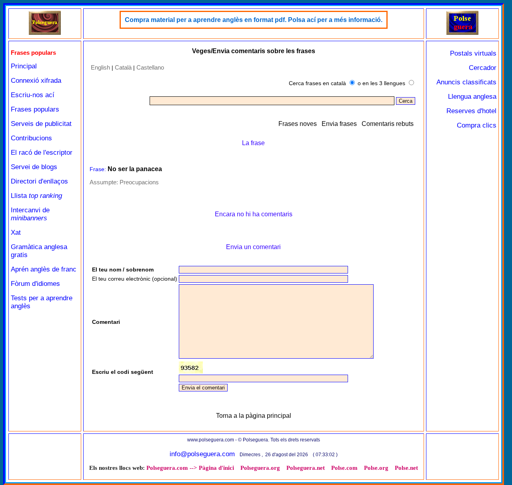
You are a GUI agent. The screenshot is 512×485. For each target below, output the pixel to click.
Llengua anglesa (472, 96)
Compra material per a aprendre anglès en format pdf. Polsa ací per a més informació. (253, 19)
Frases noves (297, 123)
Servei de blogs (34, 167)
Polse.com (344, 468)
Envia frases (339, 123)
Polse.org (376, 468)
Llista (36, 196)
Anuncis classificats (466, 82)
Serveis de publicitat (41, 124)
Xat (16, 232)
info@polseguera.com (202, 454)
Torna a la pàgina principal (253, 415)
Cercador (482, 68)
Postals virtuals (473, 53)
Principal (24, 66)
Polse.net (406, 468)
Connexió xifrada (36, 80)
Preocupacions (139, 182)
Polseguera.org (260, 468)
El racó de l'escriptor (41, 152)
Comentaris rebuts (388, 123)
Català (123, 67)
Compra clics (476, 125)
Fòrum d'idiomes (35, 283)
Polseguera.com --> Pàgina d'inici (190, 468)
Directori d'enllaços (39, 181)
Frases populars (35, 109)
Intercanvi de (30, 214)
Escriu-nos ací (32, 95)
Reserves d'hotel (471, 111)
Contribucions (31, 138)
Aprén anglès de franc (43, 269)
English (100, 67)
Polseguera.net (305, 468)
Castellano (150, 67)
